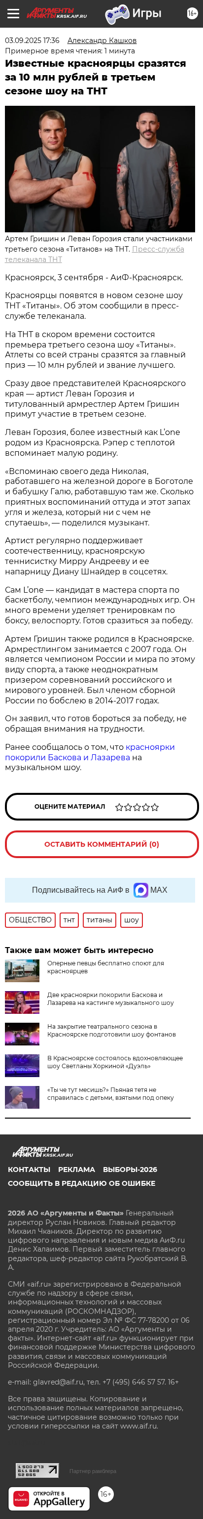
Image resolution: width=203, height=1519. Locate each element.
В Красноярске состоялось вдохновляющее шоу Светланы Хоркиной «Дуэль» (115, 1062)
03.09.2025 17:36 (32, 40)
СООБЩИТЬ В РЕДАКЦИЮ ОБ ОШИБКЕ (81, 1183)
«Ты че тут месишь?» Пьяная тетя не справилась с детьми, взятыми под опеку (110, 1093)
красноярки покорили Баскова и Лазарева (90, 752)
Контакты (29, 1169)
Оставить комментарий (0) (101, 844)
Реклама (76, 1169)
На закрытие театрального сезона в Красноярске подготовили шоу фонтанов (111, 1030)
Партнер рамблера (92, 1471)
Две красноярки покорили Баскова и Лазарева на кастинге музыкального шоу (110, 998)
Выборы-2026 (130, 1169)
